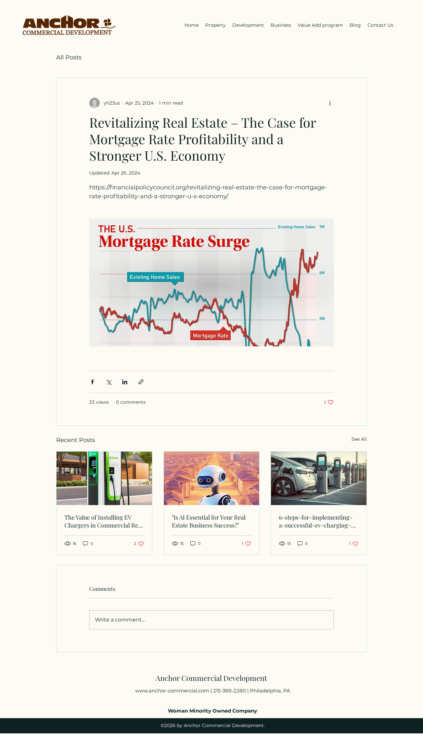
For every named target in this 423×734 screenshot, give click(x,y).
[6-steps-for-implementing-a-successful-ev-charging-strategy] (318, 478)
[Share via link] (141, 382)
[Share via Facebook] (92, 382)
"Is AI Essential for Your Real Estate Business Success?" (209, 521)
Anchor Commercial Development (211, 678)
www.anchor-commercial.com (172, 690)
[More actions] (330, 103)
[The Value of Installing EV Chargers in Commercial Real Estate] (104, 478)
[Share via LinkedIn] (125, 382)
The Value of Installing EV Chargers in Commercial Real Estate (103, 521)
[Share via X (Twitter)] (108, 382)
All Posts (69, 57)
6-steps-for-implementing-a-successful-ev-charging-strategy (316, 521)
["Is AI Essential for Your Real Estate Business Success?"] (211, 478)
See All (359, 439)
